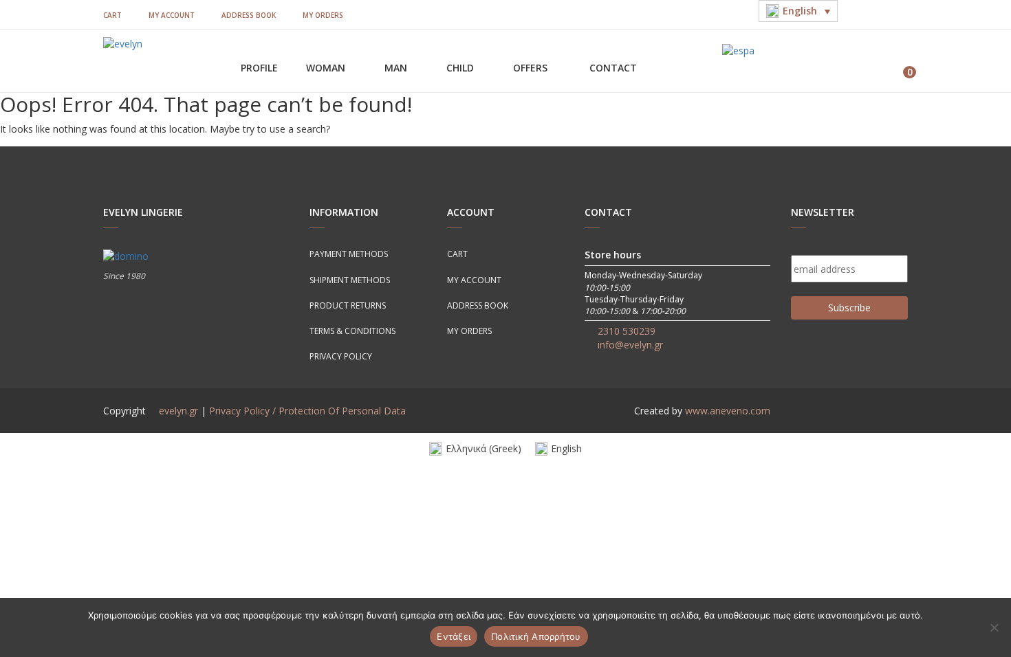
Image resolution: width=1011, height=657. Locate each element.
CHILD (461, 67)
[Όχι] (994, 627)
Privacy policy (340, 356)
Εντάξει (453, 636)
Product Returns (347, 305)
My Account (172, 15)
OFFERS (531, 67)
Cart (112, 15)
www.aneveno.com (727, 410)
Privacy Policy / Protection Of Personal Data (307, 410)
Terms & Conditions (352, 331)
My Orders (323, 15)
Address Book (248, 15)
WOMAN (327, 67)
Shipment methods (349, 280)
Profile (259, 67)
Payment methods (348, 254)
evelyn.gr (178, 410)
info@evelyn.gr (630, 344)
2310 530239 (626, 330)
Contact (613, 67)
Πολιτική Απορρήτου (536, 636)
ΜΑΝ (397, 67)
